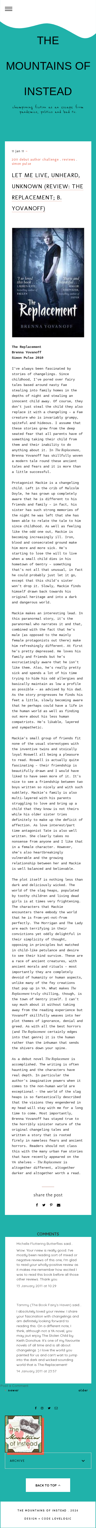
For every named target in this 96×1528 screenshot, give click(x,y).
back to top (46, 1485)
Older (84, 1390)
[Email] (58, 1205)
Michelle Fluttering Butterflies (39, 1243)
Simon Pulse (21, 164)
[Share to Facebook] (37, 1205)
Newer (13, 1390)
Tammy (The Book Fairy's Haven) (43, 1305)
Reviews (68, 159)
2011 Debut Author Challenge (35, 159)
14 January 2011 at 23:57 (36, 1371)
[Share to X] (44, 1205)
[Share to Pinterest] (51, 1205)
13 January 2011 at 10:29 (36, 1286)
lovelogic (62, 1518)
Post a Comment (14, 1385)
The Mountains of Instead (48, 66)
